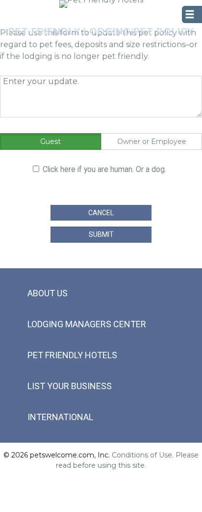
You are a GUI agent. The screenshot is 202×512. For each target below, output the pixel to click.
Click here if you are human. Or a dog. (104, 169)
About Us (47, 293)
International (60, 417)
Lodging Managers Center (86, 324)
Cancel (101, 213)
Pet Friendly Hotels (72, 355)
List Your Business (69, 386)
